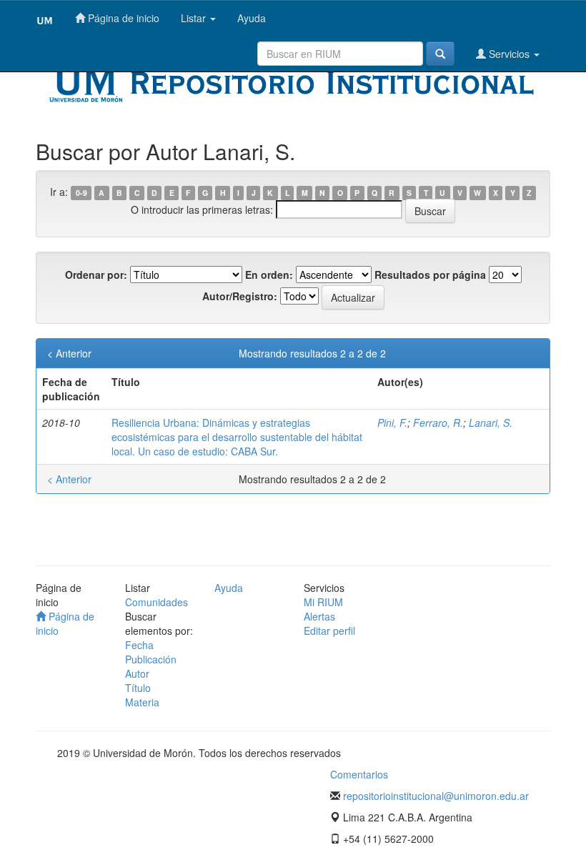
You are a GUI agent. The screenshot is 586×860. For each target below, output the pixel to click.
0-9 (81, 192)
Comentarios (359, 774)
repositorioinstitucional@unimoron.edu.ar (436, 796)
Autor (137, 673)
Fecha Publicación (151, 652)
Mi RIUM (323, 602)
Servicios (509, 53)
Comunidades (156, 602)
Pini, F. (392, 422)
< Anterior (69, 353)
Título (138, 688)
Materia (142, 702)
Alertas (319, 616)
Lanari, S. (490, 422)
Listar (195, 18)
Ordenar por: (96, 274)
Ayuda (251, 18)
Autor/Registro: (239, 296)
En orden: (269, 274)
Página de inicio (122, 18)
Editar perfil (329, 630)
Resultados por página (430, 274)
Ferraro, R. (438, 422)
